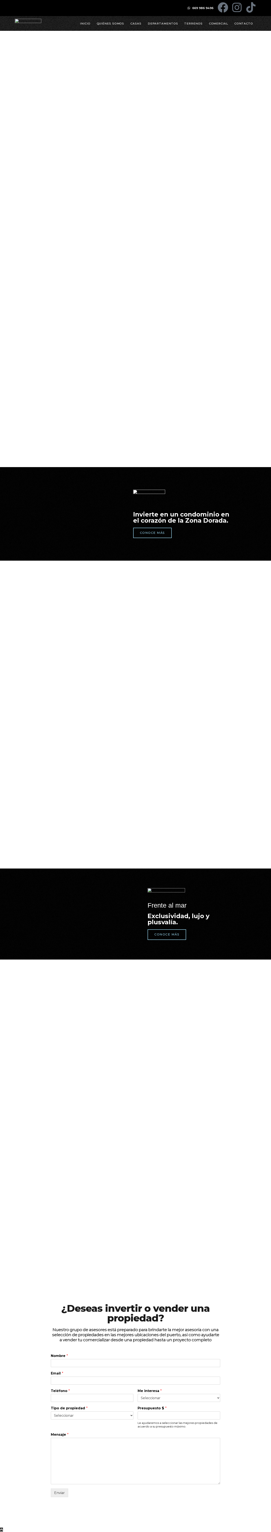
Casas (135, 23)
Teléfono (60, 1391)
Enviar (59, 1493)
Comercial (218, 23)
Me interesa (150, 1391)
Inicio (85, 23)
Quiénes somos (110, 23)
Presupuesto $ (152, 1408)
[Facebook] (223, 7)
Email (57, 1373)
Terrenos (193, 23)
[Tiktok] (251, 7)
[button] (6, 98)
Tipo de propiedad (69, 1408)
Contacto (243, 23)
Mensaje (60, 1435)
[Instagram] (237, 7)
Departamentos (163, 23)
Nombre (59, 1356)
